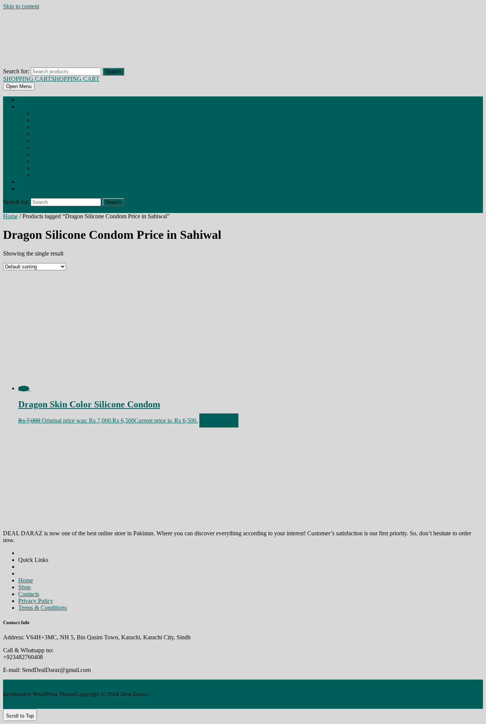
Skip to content (21, 6)
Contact (24, 189)
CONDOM (40, 148)
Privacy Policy (35, 601)
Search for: (16, 71)
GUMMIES (41, 155)
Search (113, 71)
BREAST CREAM (44, 127)
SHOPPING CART (51, 79)
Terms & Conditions (42, 607)
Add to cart (218, 420)
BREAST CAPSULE (45, 120)
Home (23, 100)
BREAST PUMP (44, 141)
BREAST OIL (41, 134)
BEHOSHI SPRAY (45, 114)
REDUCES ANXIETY (47, 175)
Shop (22, 107)
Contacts (28, 594)
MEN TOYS (41, 168)
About (23, 182)
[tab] (19, 86)
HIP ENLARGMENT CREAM (52, 161)
